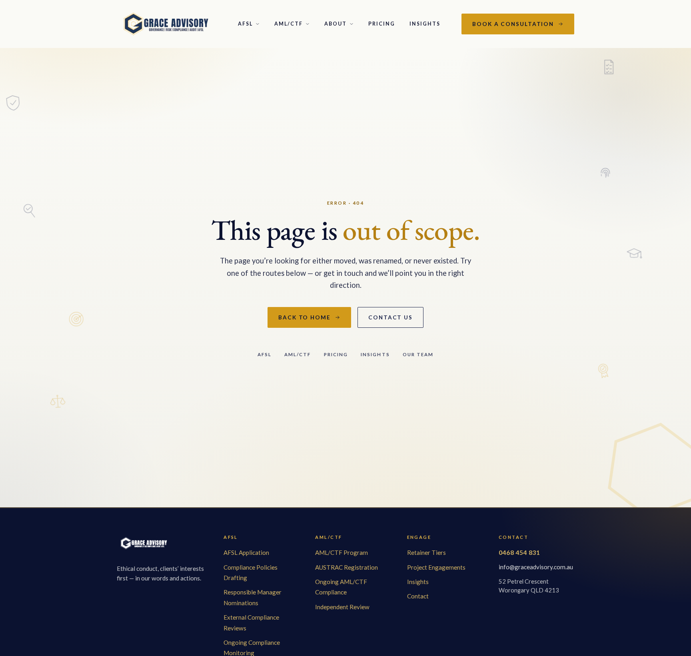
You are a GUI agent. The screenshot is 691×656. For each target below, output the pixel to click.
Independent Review (342, 606)
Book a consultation (513, 24)
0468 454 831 (519, 552)
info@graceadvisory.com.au (536, 566)
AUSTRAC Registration (346, 567)
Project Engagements (436, 567)
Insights (424, 24)
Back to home (304, 317)
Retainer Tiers (426, 552)
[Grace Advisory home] (167, 24)
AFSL (245, 24)
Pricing (381, 24)
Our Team (418, 354)
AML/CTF (288, 24)
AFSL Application (246, 552)
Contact (418, 596)
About (335, 24)
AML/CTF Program (341, 552)
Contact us (390, 317)
